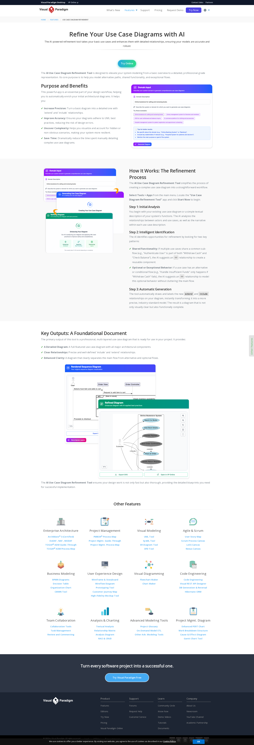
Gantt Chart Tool (193, 638)
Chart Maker (149, 583)
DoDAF (53, 540)
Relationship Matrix (104, 630)
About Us (191, 705)
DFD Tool (149, 548)
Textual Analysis (105, 626)
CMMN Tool (61, 591)
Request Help (135, 711)
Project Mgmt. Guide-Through (105, 540)
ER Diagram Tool (149, 544)
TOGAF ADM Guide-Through (60, 544)
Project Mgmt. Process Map (105, 544)
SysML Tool (149, 540)
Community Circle (166, 705)
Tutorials (162, 722)
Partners (209, 2)
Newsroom (192, 711)
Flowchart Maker (149, 579)
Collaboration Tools (60, 626)
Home (43, 20)
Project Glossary (149, 626)
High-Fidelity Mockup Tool (105, 595)
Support (145, 10)
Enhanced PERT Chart (193, 626)
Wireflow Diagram (105, 583)
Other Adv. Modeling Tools (149, 634)
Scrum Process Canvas (193, 540)
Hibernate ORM (193, 591)
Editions (104, 711)
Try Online (127, 63)
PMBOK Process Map (105, 536)
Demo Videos (164, 717)
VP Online (72, 2)
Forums (133, 705)
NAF (60, 540)
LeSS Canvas (193, 544)
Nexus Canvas (193, 548)
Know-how (163, 711)
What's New (113, 10)
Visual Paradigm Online (112, 728)
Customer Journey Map (105, 591)
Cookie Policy (169, 741)
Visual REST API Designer (193, 583)
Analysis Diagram (105, 634)
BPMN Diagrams (60, 579)
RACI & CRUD (105, 638)
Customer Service (137, 717)
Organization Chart (60, 587)
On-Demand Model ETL (149, 630)
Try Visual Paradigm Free (127, 677)
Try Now (193, 10)
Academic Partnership (197, 722)
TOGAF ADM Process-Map (61, 548)
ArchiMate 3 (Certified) (61, 536)
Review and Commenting (60, 634)
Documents (163, 728)
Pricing (158, 10)
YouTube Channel (195, 717)
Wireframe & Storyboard (105, 579)
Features (129, 10)
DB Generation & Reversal (193, 587)
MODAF (68, 540)
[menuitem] (113, 10)
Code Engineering (193, 579)
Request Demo (175, 10)
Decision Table (61, 583)
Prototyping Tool (105, 587)
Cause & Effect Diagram (193, 634)
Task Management (61, 630)
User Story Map (193, 536)
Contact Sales (197, 2)
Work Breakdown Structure (193, 630)
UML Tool (149, 536)
